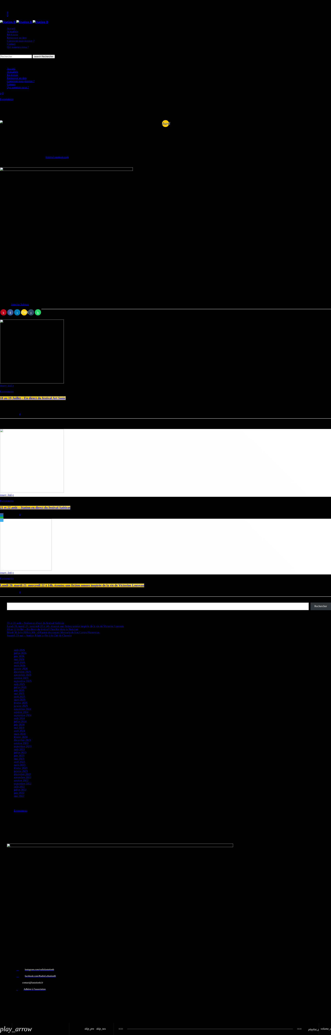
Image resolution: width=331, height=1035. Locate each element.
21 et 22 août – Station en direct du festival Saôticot (35, 507)
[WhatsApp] (1, 517)
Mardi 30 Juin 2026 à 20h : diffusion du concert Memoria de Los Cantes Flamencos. (53, 632)
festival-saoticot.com (57, 157)
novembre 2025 (22, 674)
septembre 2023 (22, 746)
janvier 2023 (21, 771)
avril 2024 (19, 730)
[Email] (1, 519)
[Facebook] (1, 514)
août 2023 (19, 749)
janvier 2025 (21, 706)
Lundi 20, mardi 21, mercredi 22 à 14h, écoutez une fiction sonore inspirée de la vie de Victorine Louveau (72, 585)
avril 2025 (19, 696)
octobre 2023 (21, 743)
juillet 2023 (20, 752)
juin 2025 (19, 690)
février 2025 (20, 702)
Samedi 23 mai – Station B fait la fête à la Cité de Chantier (39, 635)
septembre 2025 (22, 681)
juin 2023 (19, 755)
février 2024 (20, 737)
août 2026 (19, 650)
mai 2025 (19, 693)
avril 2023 (19, 761)
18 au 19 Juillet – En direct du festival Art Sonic (33, 398)
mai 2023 (19, 758)
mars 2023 (19, 765)
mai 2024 (19, 727)
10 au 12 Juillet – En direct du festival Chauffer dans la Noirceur (42, 629)
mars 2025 (19, 699)
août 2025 (19, 684)
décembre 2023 (22, 740)
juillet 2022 (20, 789)
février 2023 (20, 768)
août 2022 (19, 786)
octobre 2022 (21, 780)
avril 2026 (19, 662)
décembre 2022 (22, 774)
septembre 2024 (22, 715)
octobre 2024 (21, 712)
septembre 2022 (22, 783)
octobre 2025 (21, 678)
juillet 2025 (20, 687)
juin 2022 (19, 793)
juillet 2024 (20, 721)
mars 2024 (19, 734)
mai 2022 (19, 796)
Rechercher (43, 56)
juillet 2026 (20, 653)
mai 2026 (19, 659)
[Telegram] (1, 521)
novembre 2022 (22, 777)
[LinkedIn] (1, 516)
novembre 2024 (22, 709)
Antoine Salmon (20, 304)
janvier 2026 (21, 668)
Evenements (6, 99)
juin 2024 (19, 724)
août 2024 (19, 718)
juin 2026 (19, 656)
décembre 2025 (22, 671)
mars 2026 (19, 665)
